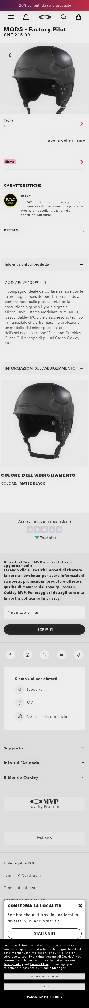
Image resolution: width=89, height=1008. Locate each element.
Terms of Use (39, 964)
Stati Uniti (44, 933)
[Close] (80, 905)
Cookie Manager (53, 968)
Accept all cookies (44, 976)
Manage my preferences (44, 997)
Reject (44, 986)
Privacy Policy (13, 964)
